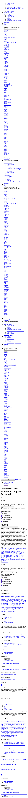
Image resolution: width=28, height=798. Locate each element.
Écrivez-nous (7, 659)
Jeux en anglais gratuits (9, 643)
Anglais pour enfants (8, 482)
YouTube (10, 663)
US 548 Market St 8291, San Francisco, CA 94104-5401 (14, 669)
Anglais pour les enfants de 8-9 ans (10, 600)
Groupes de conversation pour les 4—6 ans (14, 634)
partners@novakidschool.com (8, 679)
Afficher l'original (13, 527)
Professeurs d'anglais (10, 611)
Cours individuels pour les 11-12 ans (15, 8)
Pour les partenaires (8, 622)
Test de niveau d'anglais (12, 596)
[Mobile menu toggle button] (4, 157)
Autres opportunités (8, 653)
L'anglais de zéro (9, 608)
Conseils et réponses (8, 660)
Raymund (6, 485)
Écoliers (8, 4)
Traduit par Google (5, 527)
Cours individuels (8, 1)
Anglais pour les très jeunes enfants (12, 607)
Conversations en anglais (7, 605)
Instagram (16, 663)
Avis (5, 618)
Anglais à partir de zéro (6, 548)
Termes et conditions (18, 794)
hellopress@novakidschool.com (8, 674)
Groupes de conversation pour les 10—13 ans (14, 637)
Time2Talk (9, 10)
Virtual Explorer (10, 11)
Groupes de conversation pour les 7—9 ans (14, 636)
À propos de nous (8, 617)
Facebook (4, 663)
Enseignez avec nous (8, 652)
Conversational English (18, 559)
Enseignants (6, 22)
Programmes (9, 15)
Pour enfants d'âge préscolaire (14, 7)
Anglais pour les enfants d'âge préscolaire (13, 549)
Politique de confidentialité (7, 794)
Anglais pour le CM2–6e (9, 604)
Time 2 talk (6, 558)
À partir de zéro (10, 3)
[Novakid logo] (4, 588)
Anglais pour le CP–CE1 (8, 603)
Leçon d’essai (4, 596)
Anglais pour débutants (17, 548)
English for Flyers (8, 559)
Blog (5, 24)
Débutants (9, 5)
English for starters (13, 558)
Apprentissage (7, 14)
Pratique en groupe (8, 12)
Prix (5, 23)
